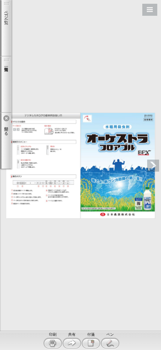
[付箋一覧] (5, 84)
